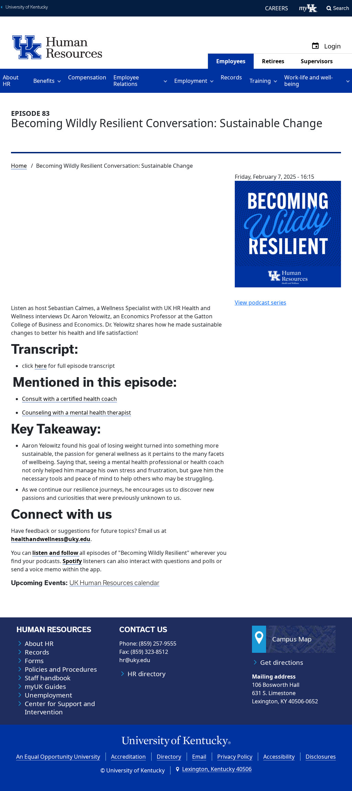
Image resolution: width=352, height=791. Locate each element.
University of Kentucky (27, 7)
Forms (34, 661)
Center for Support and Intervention (60, 708)
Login (332, 46)
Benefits (44, 81)
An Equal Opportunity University (58, 756)
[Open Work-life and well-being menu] (349, 81)
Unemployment (48, 695)
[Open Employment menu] (213, 81)
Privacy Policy (234, 756)
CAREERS (276, 8)
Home (19, 165)
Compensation (87, 77)
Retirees (273, 61)
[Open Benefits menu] (60, 81)
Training (260, 81)
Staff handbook (47, 678)
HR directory (147, 674)
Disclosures (321, 756)
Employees (230, 61)
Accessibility (279, 756)
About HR (11, 81)
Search (341, 8)
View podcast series (260, 302)
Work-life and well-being (308, 81)
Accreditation (128, 756)
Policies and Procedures (61, 669)
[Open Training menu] (276, 81)
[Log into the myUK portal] (308, 8)
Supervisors (317, 61)
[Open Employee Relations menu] (166, 81)
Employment (190, 81)
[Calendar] (315, 46)
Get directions (281, 662)
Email (199, 756)
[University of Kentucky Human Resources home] (57, 46)
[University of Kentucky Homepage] (176, 741)
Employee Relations (126, 81)
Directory (169, 756)
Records (231, 77)
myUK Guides (45, 686)
